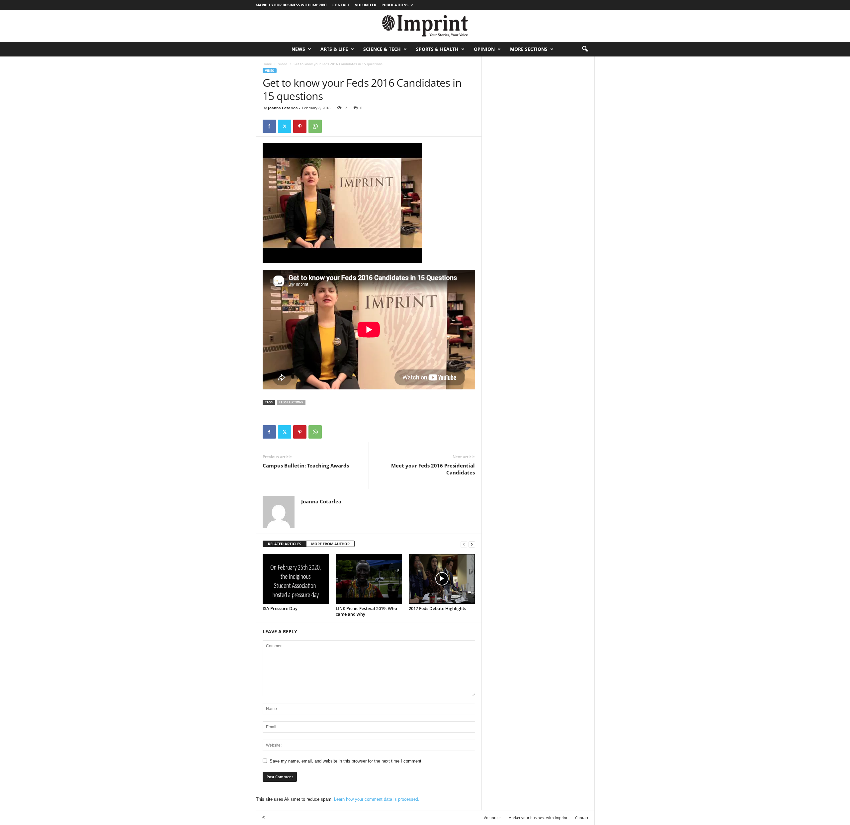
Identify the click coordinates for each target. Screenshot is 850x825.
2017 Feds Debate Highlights (437, 608)
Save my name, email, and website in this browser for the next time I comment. (346, 761)
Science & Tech (382, 49)
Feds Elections (291, 402)
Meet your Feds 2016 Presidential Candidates (433, 469)
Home (267, 63)
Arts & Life (334, 49)
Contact (341, 4)
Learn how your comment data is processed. (376, 799)
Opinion (484, 49)
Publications (395, 4)
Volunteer (365, 4)
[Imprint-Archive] (425, 26)
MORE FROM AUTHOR (330, 543)
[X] (284, 126)
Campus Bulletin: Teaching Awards (306, 465)
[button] (584, 49)
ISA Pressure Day (280, 608)
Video (282, 63)
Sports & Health (437, 49)
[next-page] (471, 544)
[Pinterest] (299, 126)
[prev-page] (464, 544)
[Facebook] (269, 126)
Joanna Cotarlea (283, 107)
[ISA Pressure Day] (296, 579)
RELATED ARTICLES (284, 543)
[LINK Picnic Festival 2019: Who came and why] (369, 579)
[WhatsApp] (315, 126)
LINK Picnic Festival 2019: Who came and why (366, 611)
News (298, 49)
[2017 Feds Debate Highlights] (442, 579)
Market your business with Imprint (291, 4)
